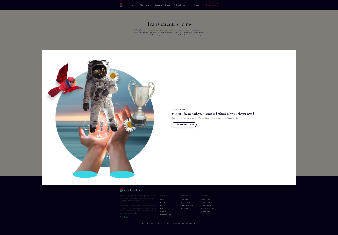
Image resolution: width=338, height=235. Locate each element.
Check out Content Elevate (184, 125)
